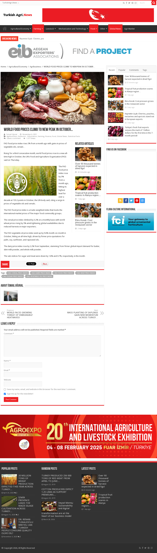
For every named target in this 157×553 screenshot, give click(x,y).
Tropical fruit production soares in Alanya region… (88, 194)
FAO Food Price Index (63, 273)
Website (7, 380)
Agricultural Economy (20, 29)
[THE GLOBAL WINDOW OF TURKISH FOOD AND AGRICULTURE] (17, 14)
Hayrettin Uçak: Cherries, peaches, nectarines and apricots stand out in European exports (139, 116)
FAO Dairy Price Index (41, 273)
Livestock (50, 29)
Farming (37, 29)
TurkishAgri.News (9, 3)
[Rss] (124, 3)
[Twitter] (129, 3)
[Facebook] (126, 3)
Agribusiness (35, 66)
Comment (9, 333)
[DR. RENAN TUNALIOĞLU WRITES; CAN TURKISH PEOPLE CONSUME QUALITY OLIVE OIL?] (9, 523)
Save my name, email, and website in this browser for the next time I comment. (41, 389)
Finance (48, 136)
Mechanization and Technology (72, 29)
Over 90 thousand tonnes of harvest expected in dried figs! (87, 166)
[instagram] (135, 3)
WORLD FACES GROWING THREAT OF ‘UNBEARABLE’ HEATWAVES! (20, 314)
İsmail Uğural (11, 134)
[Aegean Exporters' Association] (78, 51)
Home (5, 28)
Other (102, 29)
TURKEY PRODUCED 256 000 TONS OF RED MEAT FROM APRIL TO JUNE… (56, 478)
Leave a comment (14, 138)
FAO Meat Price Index (86, 273)
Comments (134, 70)
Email (7, 370)
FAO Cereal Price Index (18, 273)
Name (7, 361)
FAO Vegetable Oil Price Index (39, 276)
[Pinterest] (132, 3)
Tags (145, 70)
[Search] (154, 2)
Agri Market (129, 29)
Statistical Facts (74, 136)
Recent (112, 70)
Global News (115, 29)
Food (93, 29)
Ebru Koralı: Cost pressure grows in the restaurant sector (86, 222)
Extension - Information (27, 136)
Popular (122, 70)
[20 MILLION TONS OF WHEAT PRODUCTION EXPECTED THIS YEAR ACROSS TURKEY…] (9, 479)
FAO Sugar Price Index (13, 276)
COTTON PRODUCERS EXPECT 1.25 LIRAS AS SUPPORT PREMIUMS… (57, 492)
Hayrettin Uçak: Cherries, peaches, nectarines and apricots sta (44, 38)
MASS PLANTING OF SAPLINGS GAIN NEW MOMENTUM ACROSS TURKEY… (82, 314)
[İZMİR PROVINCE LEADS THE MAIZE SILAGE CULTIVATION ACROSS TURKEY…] (9, 501)
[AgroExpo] (78, 436)
